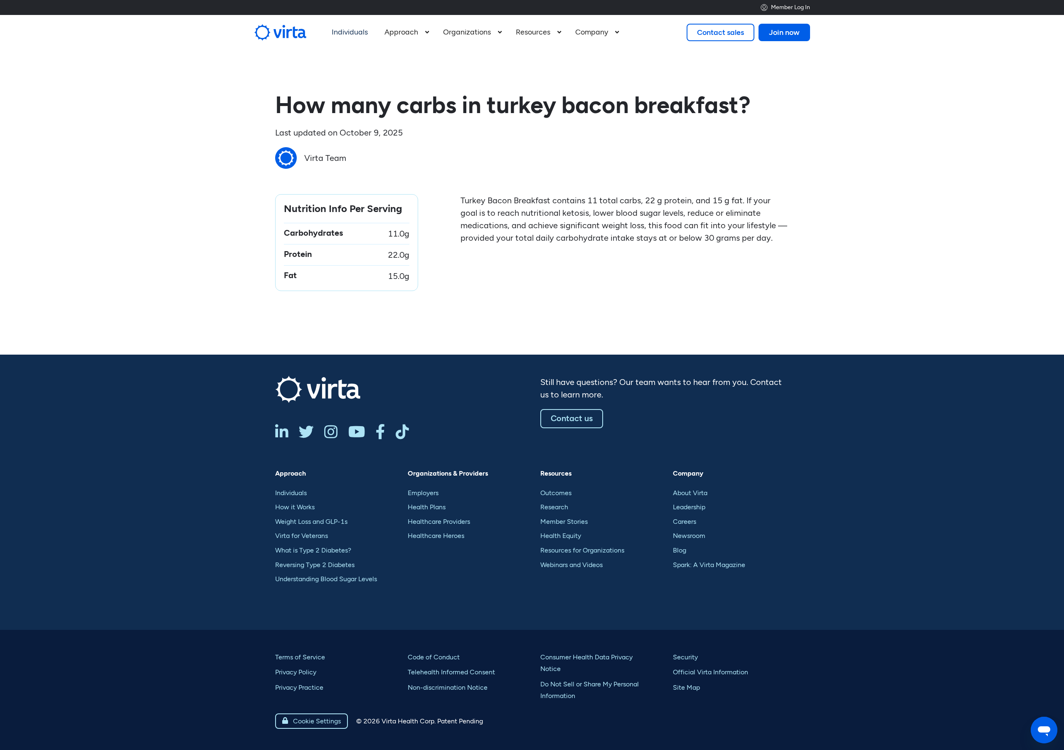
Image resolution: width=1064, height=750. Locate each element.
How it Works (295, 507)
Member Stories (564, 521)
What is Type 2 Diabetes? (313, 550)
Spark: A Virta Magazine (709, 565)
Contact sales (720, 32)
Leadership (689, 507)
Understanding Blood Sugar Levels (326, 579)
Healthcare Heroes (436, 536)
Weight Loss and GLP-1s (311, 521)
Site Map (686, 687)
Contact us (572, 418)
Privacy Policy (295, 672)
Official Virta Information (710, 672)
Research (554, 507)
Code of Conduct (434, 657)
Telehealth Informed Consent (451, 672)
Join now (784, 32)
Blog (679, 550)
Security (685, 657)
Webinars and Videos (571, 565)
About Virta (690, 493)
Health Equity (560, 536)
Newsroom (689, 536)
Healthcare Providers (439, 521)
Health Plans (427, 507)
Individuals (291, 493)
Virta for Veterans (301, 536)
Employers (423, 493)
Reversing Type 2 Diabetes (315, 565)
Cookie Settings (311, 721)
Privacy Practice (299, 687)
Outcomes (555, 493)
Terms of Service (300, 657)
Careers (684, 521)
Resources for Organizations (582, 550)
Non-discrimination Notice (448, 687)
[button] (405, 32)
